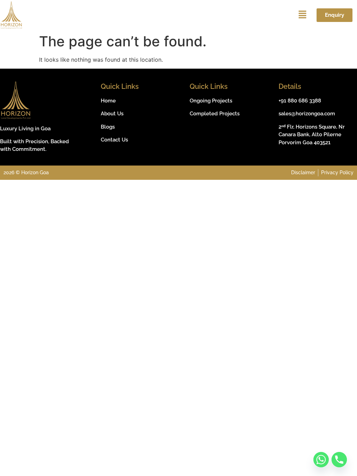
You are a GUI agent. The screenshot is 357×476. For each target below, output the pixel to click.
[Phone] (339, 459)
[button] (303, 15)
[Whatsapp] (321, 459)
